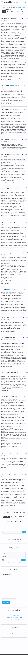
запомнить (6, 560)
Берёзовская (5, 339)
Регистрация (12, 541)
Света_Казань (13, 454)
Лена (18, 372)
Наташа (11, 396)
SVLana (18, 253)
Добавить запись (21, 7)
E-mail (8, 319)
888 (15, 475)
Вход (18, 541)
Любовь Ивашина (9, 2)
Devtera (12, 223)
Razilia (10, 109)
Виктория (11, 188)
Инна (17, 18)
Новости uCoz (15, 615)
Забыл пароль (10, 562)
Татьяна (11, 85)
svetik (15, 139)
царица (9, 289)
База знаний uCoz (15, 619)
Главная (3, 7)
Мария (18, 318)
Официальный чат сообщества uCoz (16, 617)
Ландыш (17, 154)
